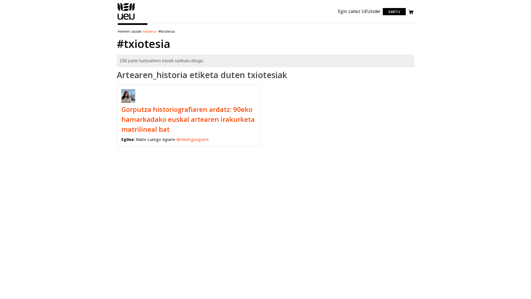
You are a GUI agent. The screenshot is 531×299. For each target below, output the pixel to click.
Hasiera (149, 31)
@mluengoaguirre (192, 139)
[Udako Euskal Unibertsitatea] (126, 20)
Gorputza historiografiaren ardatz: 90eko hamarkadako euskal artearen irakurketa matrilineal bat (188, 119)
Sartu (394, 11)
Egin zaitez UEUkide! (359, 11)
